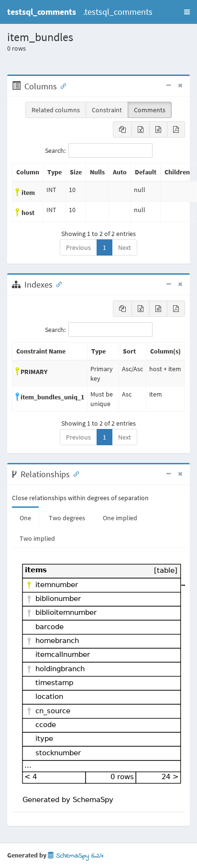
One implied (120, 518)
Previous (78, 247)
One (25, 518)
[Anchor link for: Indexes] (57, 283)
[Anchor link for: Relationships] (74, 473)
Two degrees (67, 518)
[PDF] (176, 129)
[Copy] (122, 129)
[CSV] (158, 129)
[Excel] (140, 129)
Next (124, 247)
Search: (55, 150)
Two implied (37, 538)
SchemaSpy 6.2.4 (78, 856)
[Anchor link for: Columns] (61, 85)
